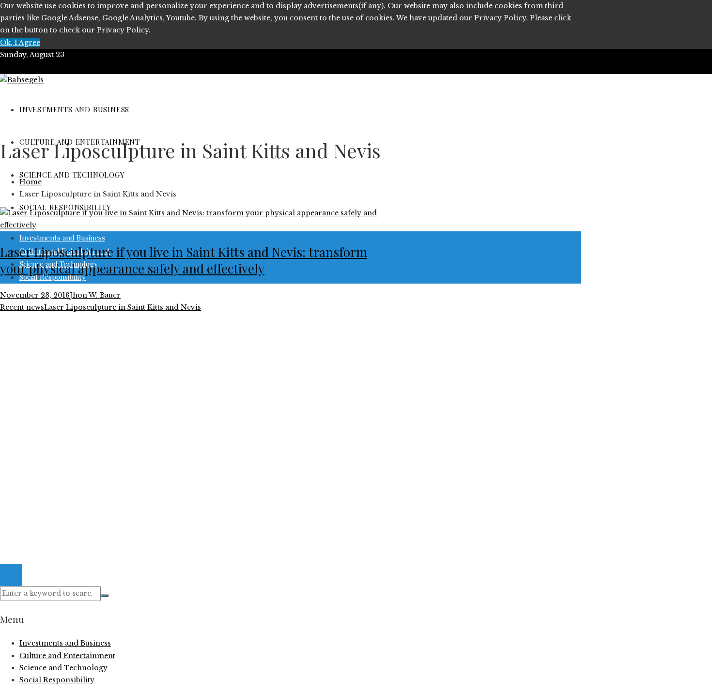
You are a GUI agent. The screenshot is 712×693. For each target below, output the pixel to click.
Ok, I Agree (20, 42)
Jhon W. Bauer (95, 295)
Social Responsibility (56, 465)
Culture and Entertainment (67, 428)
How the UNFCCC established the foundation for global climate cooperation (156, 380)
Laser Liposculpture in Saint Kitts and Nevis (122, 307)
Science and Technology (63, 453)
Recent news (22, 307)
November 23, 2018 (35, 295)
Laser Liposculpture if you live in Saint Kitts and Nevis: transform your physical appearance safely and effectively (183, 260)
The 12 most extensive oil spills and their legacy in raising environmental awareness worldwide (190, 355)
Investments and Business (65, 441)
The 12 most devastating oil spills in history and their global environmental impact (168, 368)
